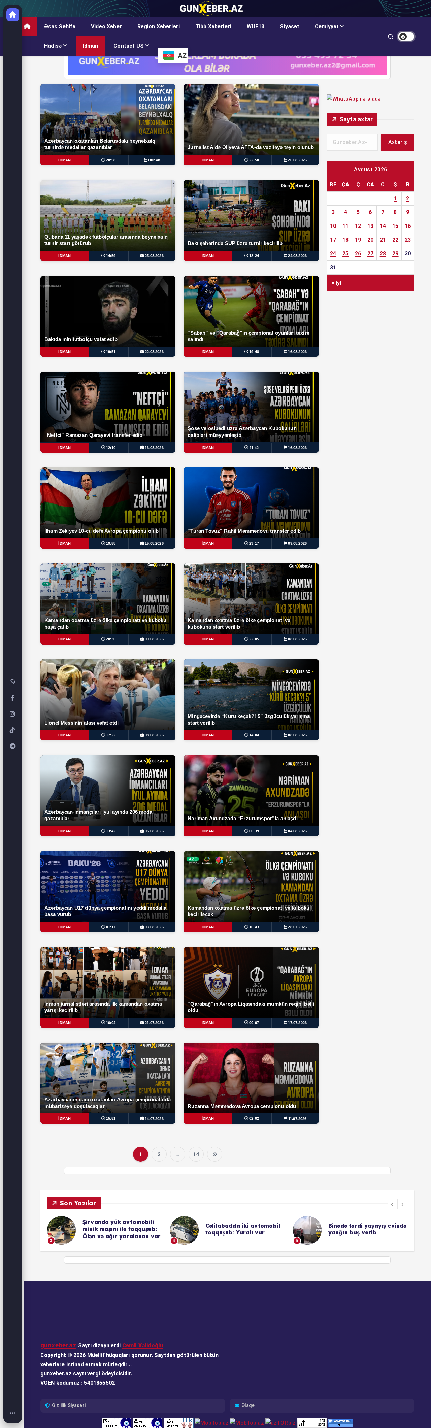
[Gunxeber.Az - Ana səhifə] (12, 14)
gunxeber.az (58, 1345)
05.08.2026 (154, 831)
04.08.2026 (297, 831)
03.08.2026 (154, 927)
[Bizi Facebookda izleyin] (12, 698)
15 (395, 226)
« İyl (336, 283)
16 (408, 226)
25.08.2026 (154, 256)
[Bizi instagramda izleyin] (12, 714)
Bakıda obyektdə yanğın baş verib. (343, 1220)
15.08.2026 (154, 543)
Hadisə (53, 46)
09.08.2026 (297, 543)
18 (345, 240)
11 (345, 226)
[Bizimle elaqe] (12, 681)
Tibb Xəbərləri (213, 26)
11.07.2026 (297, 1119)
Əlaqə (248, 1405)
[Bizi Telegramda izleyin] (12, 746)
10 (333, 226)
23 (408, 240)
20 (370, 240)
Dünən (154, 160)
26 (358, 253)
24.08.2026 (297, 256)
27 (370, 253)
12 (358, 226)
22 (395, 240)
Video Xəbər (106, 26)
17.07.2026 (297, 1023)
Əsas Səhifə (60, 26)
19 (358, 240)
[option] (104, 1230)
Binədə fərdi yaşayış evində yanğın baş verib (244, 1229)
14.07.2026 (154, 1119)
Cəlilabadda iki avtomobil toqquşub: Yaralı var (119, 1229)
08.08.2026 (297, 639)
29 (395, 253)
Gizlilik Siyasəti (69, 1405)
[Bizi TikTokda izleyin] (12, 730)
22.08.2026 (154, 352)
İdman (90, 46)
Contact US (128, 46)
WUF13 (256, 26)
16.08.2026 (297, 352)
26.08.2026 (297, 160)
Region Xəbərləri (158, 26)
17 (333, 240)
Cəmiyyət (327, 26)
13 (370, 226)
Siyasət (289, 26)
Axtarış (397, 142)
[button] (393, 1204)
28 (383, 253)
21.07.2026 (154, 1023)
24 (333, 253)
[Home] (12, 1413)
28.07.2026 (297, 927)
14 (196, 1154)
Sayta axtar (356, 119)
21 (383, 240)
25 (345, 253)
